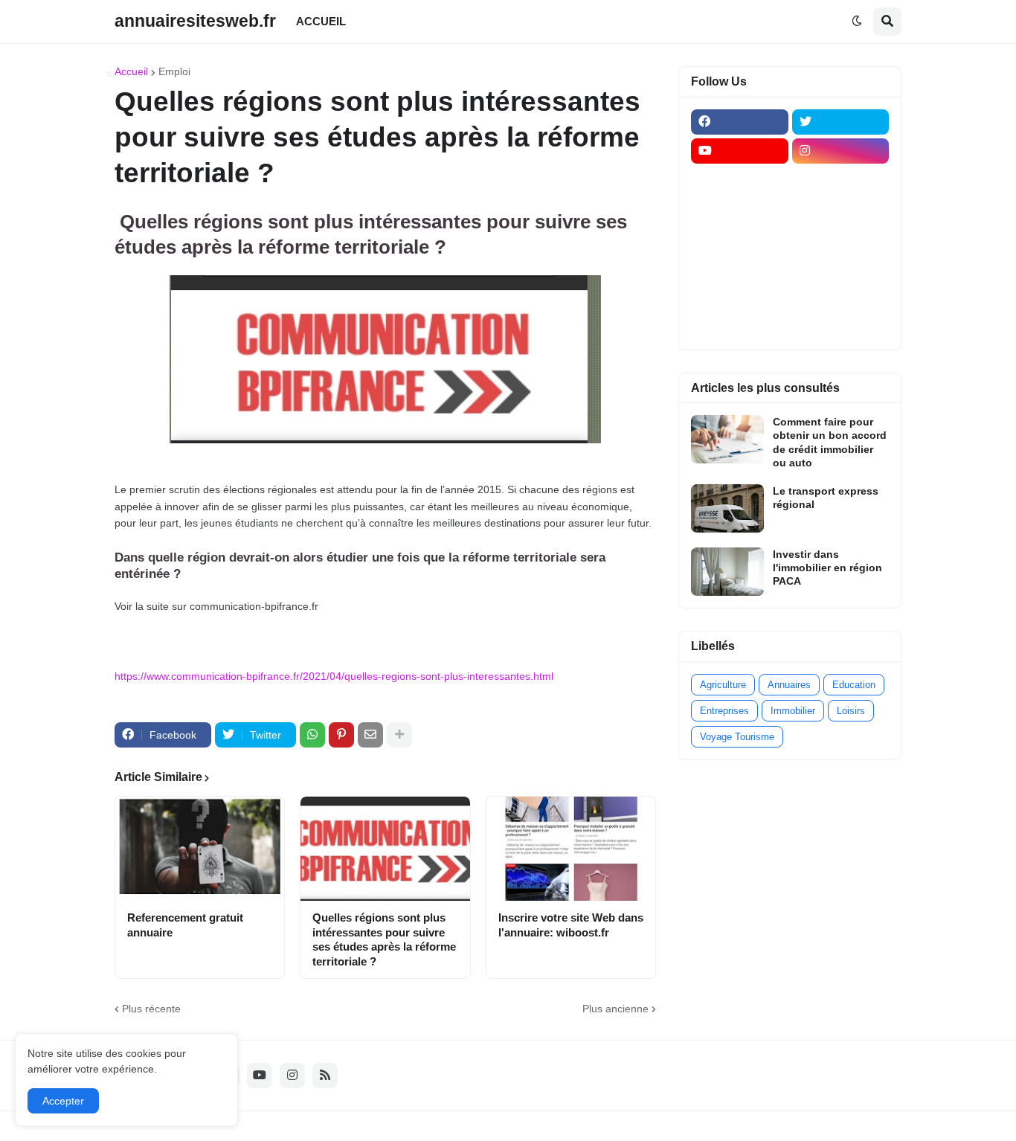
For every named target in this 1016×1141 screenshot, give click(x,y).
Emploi (174, 71)
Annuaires (789, 684)
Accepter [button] (63, 1101)
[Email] (370, 735)
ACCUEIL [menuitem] (321, 21)
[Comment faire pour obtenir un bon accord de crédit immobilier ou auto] (727, 439)
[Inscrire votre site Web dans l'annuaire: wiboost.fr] (570, 849)
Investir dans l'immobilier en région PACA (827, 567)
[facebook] (739, 122)
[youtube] (739, 151)
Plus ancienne (615, 1009)
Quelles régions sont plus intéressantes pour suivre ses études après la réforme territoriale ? (384, 939)
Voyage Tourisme (737, 736)
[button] (856, 21)
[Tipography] (841, 296)
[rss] (325, 1075)
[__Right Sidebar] (841, 180)
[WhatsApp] (312, 735)
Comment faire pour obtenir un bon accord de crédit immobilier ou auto (830, 442)
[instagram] (841, 151)
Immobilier (793, 710)
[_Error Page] (841, 238)
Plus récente (151, 1009)
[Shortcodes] (739, 325)
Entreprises (724, 710)
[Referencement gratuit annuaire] (199, 849)
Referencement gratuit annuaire (185, 925)
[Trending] (841, 267)
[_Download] (739, 238)
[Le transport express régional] (727, 508)
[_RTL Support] (739, 267)
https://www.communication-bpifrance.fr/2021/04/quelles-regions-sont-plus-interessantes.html (334, 676)
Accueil (131, 71)
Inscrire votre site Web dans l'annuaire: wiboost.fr (570, 925)
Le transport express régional (825, 497)
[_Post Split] (841, 209)
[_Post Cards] (739, 209)
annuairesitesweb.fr (195, 20)
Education (853, 684)
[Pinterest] (341, 735)
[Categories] (739, 296)
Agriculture (723, 684)
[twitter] (841, 122)
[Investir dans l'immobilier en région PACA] (727, 571)
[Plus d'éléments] (399, 735)
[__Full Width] (739, 180)
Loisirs (851, 710)
